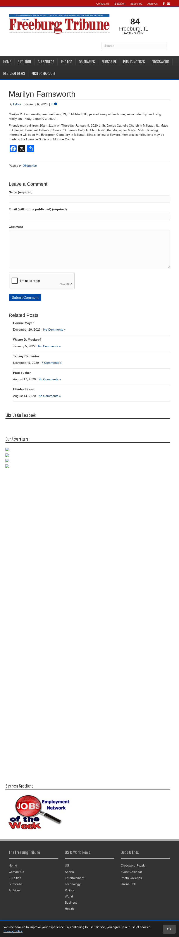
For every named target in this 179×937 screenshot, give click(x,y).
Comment (16, 226)
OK (169, 929)
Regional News (14, 73)
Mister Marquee (43, 73)
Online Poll (128, 884)
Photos (66, 61)
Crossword (160, 61)
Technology (73, 884)
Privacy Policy (12, 931)
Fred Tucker (22, 372)
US (67, 865)
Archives (152, 3)
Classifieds (46, 61)
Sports (69, 872)
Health (69, 908)
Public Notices (134, 61)
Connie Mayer (23, 323)
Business (71, 902)
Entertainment (74, 878)
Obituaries (87, 61)
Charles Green (23, 389)
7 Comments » (51, 362)
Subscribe (136, 3)
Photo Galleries (131, 878)
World (69, 896)
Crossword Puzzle (133, 865)
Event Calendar (131, 872)
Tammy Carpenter (26, 356)
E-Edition (119, 3)
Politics (69, 890)
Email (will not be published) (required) (38, 209)
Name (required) (21, 192)
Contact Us (102, 3)
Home (7, 61)
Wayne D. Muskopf (27, 339)
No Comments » (54, 329)
